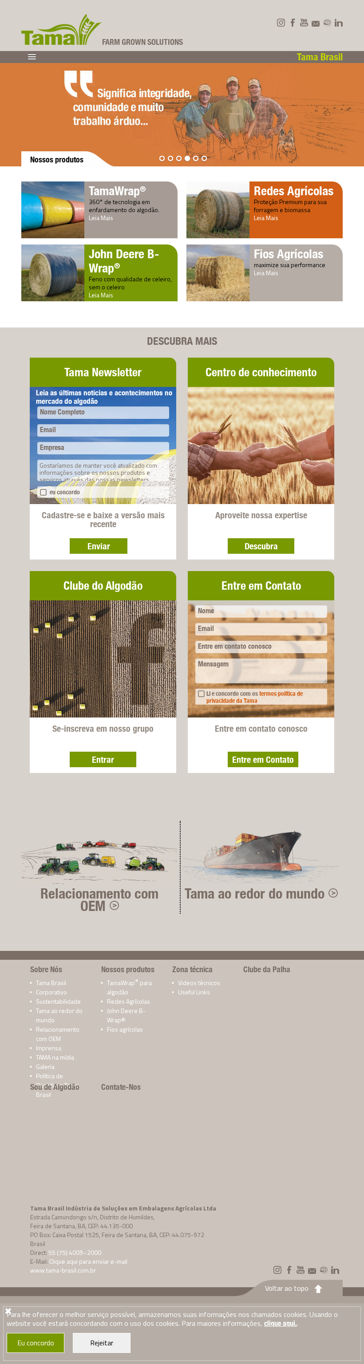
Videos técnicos (199, 982)
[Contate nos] (316, 23)
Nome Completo (62, 412)
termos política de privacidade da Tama (254, 697)
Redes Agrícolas (293, 190)
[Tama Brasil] (61, 29)
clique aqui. (280, 1323)
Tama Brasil (51, 982)
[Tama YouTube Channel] (304, 23)
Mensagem (213, 664)
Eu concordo (35, 1342)
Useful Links (194, 992)
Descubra (261, 546)
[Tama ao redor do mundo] (327, 23)
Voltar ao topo (287, 1288)
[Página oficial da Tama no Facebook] (293, 23)
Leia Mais (101, 217)
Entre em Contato (263, 759)
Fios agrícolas (125, 1029)
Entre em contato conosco (235, 646)
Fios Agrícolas (288, 253)
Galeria (45, 1066)
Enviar (98, 546)
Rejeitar (101, 1342)
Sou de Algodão (54, 1087)
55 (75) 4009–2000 (74, 1252)
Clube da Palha (266, 969)
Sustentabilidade (58, 1001)
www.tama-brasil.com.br (63, 1270)
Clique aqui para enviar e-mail (88, 1261)
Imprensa (48, 1048)
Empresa (52, 447)
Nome (206, 611)
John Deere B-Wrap (124, 260)
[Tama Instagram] (281, 23)
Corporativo (51, 992)
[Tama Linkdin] (339, 23)
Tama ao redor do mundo (254, 893)
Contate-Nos (121, 1087)
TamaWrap (117, 190)
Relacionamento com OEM (99, 899)
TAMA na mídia (55, 1057)
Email (48, 430)
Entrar (103, 759)
